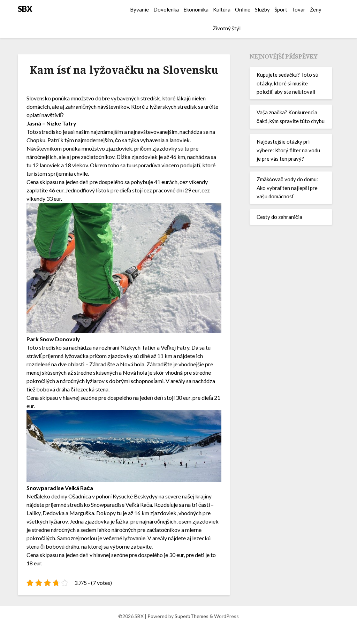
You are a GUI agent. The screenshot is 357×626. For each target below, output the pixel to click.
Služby (262, 9)
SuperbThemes (191, 616)
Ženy (315, 9)
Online (242, 9)
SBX (25, 9)
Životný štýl (227, 28)
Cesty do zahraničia (279, 217)
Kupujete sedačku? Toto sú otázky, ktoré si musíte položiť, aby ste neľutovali (287, 83)
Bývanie (139, 9)
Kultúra (221, 9)
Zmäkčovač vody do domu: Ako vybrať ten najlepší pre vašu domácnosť (287, 187)
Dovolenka (166, 9)
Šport (280, 9)
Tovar (298, 9)
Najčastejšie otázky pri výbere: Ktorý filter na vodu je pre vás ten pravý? (288, 150)
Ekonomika (195, 9)
